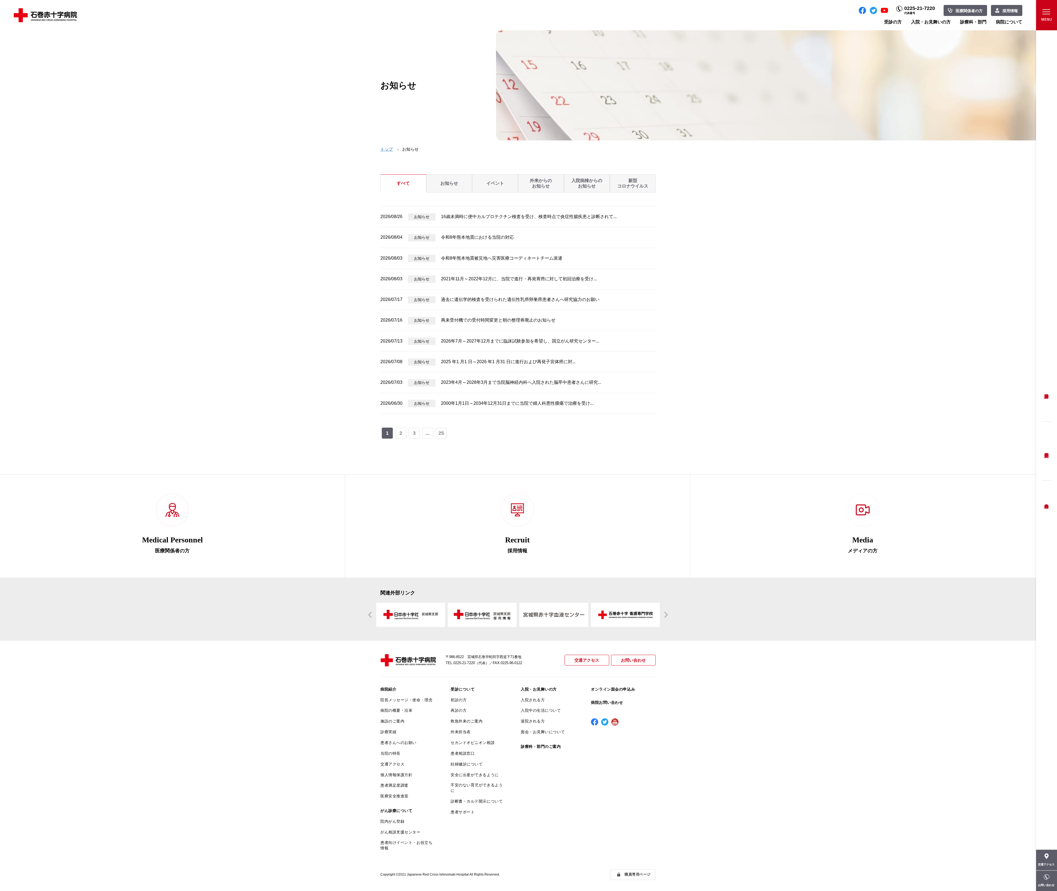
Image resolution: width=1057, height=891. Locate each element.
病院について (1009, 22)
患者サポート (463, 812)
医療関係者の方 (969, 11)
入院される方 (533, 700)
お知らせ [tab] (449, 183)
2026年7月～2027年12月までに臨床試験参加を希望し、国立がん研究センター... (520, 341)
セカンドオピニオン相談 (473, 742)
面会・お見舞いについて (543, 732)
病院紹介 (388, 689)
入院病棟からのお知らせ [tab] (586, 183)
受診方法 (1046, 392)
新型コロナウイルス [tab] (632, 183)
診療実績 (388, 732)
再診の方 (459, 710)
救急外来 (1046, 499)
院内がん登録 (392, 821)
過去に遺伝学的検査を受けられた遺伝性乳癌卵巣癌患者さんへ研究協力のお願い (520, 299)
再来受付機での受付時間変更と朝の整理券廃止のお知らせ (498, 320)
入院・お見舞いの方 (931, 22)
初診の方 (459, 700)
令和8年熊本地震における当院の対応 (477, 237)
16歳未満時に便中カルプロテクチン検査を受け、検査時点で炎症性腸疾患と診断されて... (529, 216)
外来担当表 (461, 732)
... (428, 433)
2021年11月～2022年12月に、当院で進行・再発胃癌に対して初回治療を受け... (519, 278)
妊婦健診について (467, 764)
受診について (463, 689)
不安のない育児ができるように (477, 788)
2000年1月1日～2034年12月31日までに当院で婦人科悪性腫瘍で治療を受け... (517, 403)
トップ (386, 149)
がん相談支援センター (400, 832)
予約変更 (1046, 451)
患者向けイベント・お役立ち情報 (406, 845)
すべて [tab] (403, 183)
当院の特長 (390, 753)
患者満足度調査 (394, 785)
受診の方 (893, 22)
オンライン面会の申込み (613, 689)
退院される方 (533, 721)
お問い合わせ (633, 660)
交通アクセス (586, 660)
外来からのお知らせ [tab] (541, 183)
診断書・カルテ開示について (477, 801)
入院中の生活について (541, 710)
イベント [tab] (495, 183)
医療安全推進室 (394, 796)
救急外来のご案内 (467, 721)
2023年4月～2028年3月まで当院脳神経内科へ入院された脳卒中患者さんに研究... (521, 382)
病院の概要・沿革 (396, 710)
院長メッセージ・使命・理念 (406, 700)
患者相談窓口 (463, 753)
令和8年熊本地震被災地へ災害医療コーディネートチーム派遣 (501, 258)
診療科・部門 (973, 22)
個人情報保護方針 (396, 775)
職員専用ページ (638, 874)
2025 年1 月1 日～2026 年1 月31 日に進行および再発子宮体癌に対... (508, 361)
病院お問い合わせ (607, 702)
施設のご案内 (392, 721)
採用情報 (1010, 11)
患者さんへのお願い (398, 742)
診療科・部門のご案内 (541, 746)
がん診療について (396, 810)
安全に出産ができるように (475, 775)
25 (441, 433)
